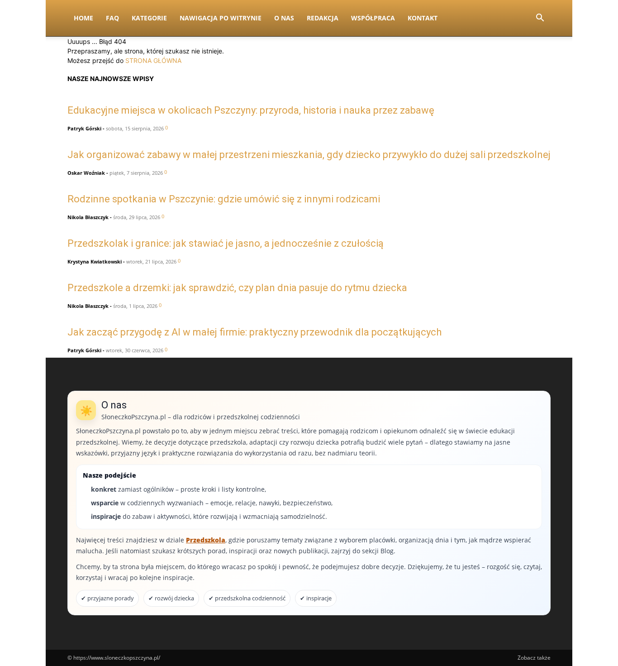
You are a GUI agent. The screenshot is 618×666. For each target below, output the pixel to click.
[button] (540, 18)
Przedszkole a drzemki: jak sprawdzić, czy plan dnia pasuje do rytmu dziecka (237, 287)
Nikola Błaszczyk (88, 217)
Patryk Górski (84, 128)
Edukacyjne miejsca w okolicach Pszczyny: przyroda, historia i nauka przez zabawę (250, 110)
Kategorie (149, 18)
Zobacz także (534, 657)
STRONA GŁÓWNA (153, 60)
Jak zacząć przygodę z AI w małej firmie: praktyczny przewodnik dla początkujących (254, 332)
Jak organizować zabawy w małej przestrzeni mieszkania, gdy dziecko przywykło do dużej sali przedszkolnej (309, 154)
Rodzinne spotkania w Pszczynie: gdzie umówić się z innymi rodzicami (223, 199)
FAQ (112, 18)
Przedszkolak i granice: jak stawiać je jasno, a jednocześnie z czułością (225, 243)
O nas (284, 18)
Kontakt (422, 18)
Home (83, 18)
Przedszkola (205, 540)
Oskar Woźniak (86, 172)
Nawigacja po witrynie (220, 18)
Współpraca (373, 18)
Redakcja (322, 18)
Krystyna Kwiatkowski (94, 261)
